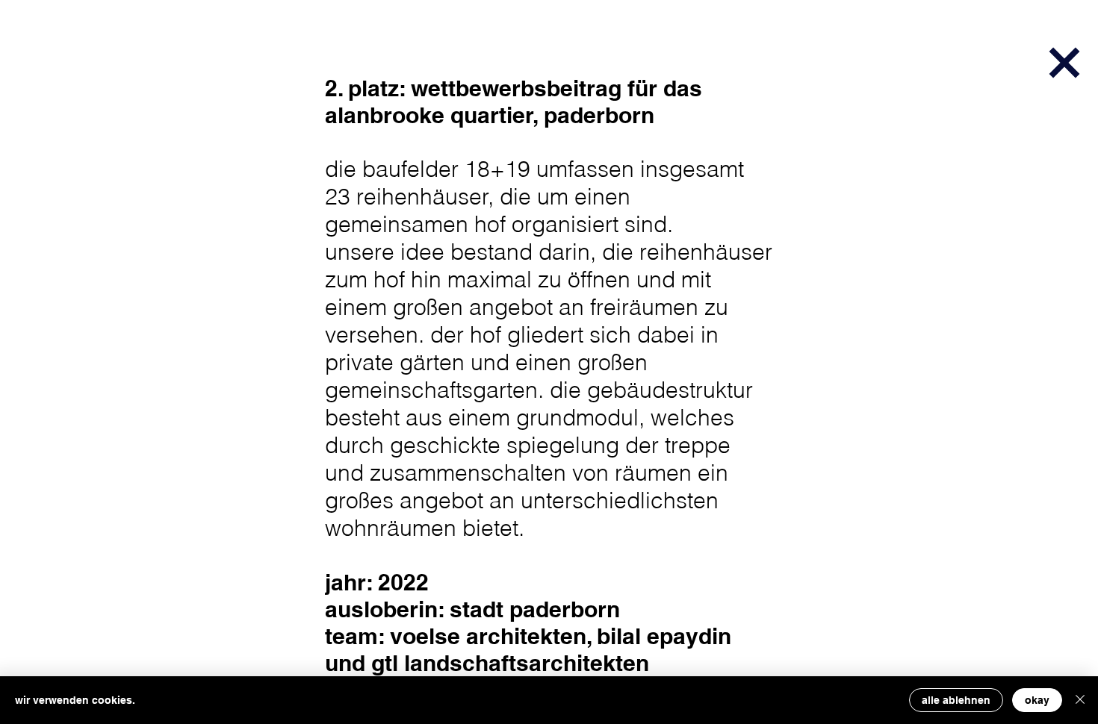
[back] (1064, 62)
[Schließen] (1080, 700)
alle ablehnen (956, 700)
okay (1037, 700)
